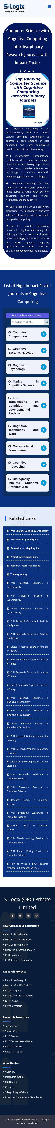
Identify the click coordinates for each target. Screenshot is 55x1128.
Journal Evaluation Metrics (29, 315)
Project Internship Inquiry (18, 995)
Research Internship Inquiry (20, 949)
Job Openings (12, 1082)
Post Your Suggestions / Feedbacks (23, 1097)
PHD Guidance (13, 955)
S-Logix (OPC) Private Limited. (26, 1119)
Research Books (13, 1046)
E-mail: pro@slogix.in (16, 980)
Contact (9, 1087)
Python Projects (13, 1005)
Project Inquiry (13, 990)
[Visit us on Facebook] (12, 916)
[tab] (27, 334)
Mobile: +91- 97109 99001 (18, 939)
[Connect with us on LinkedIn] (28, 916)
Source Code (12, 1031)
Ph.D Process (12, 1036)
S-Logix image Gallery (16, 1092)
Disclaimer (32, 1123)
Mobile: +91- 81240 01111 (18, 985)
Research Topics (13, 1051)
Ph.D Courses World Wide (19, 1041)
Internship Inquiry (14, 1076)
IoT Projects (11, 1000)
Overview (10, 1071)
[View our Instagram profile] (36, 916)
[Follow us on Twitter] (20, 916)
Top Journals (11, 1026)
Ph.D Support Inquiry (16, 944)
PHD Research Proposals (18, 960)
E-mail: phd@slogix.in (16, 934)
